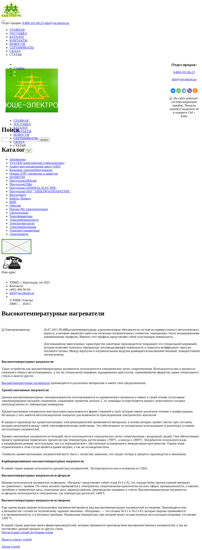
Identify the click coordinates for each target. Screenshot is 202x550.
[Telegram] (184, 90)
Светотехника (18, 212)
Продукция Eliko (20, 184)
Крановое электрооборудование (30, 170)
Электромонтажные (22, 227)
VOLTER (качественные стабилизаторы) (36, 163)
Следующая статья (40, 532)
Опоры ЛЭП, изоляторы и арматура (33, 173)
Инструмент (17, 195)
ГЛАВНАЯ (17, 29)
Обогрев (15, 205)
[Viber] (189, 90)
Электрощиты (18, 234)
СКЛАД (15, 51)
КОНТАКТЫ (18, 40)
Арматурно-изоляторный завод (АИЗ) (35, 166)
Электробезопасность (23, 219)
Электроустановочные (24, 230)
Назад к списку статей (17, 539)
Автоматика (17, 159)
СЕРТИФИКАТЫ (21, 47)
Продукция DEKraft (22, 180)
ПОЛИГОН (17, 177)
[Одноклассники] (195, 90)
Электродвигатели (22, 223)
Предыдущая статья (15, 532)
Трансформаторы (21, 216)
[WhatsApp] (178, 90)
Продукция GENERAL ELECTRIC (33, 187)
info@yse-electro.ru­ (21, 293)
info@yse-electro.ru (56, 23)
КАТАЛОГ (16, 37)
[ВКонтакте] (173, 90)
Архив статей (11, 546)
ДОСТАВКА (18, 33)
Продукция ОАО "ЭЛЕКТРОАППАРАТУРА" (40, 191)
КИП (12, 202)
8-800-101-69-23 (33, 23)
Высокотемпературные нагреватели (26, 383)
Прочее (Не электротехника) (28, 209)
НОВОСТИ (17, 44)
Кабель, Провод (20, 198)
